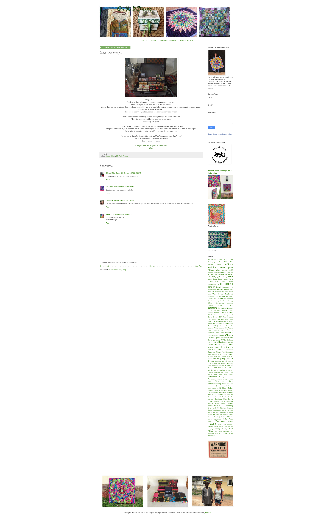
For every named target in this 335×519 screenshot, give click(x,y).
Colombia (230, 305)
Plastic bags (226, 383)
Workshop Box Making (168, 40)
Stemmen (223, 412)
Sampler (230, 397)
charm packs (217, 301)
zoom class (211, 435)
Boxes (108, 156)
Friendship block (213, 332)
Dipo (217, 317)
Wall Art (227, 426)
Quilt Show (221, 388)
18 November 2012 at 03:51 (124, 201)
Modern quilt (216, 363)
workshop (223, 433)
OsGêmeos (217, 372)
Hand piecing (228, 340)
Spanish (218, 410)
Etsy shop (216, 321)
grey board (216, 340)
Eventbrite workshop (226, 321)
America (210, 272)
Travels (125, 156)
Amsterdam (217, 272)
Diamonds (211, 317)
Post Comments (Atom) (117, 270)
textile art (211, 421)
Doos (209, 319)
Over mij (154, 40)
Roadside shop (213, 397)
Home (151, 266)
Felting (216, 328)
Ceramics (230, 298)
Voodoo (221, 426)
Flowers (230, 328)
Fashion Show (225, 326)
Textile (231, 419)
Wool (216, 433)
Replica (226, 392)
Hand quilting (213, 342)
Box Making (225, 283)
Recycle (221, 392)
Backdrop (224, 277)
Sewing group (213, 403)
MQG (209, 366)
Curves (223, 313)
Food (209, 330)
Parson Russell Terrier (225, 374)
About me (143, 40)
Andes (223, 272)
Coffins (220, 305)
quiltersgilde (223, 390)
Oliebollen (221, 368)
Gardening (229, 332)
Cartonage (229, 296)
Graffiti (230, 338)
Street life (219, 414)
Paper (210, 374)
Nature (227, 366)
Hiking (217, 344)
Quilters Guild (213, 390)
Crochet (224, 310)
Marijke (108, 214)
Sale (220, 397)
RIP (225, 394)
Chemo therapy (228, 301)
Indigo (217, 347)
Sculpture (216, 401)
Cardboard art (213, 296)
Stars (217, 412)
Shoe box (222, 406)
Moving (230, 363)
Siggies (223, 408)
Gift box (211, 338)
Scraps (210, 401)
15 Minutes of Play (215, 259)
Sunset (231, 414)
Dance (221, 315)
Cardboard (229, 294)
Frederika (109, 187)
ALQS (231, 270)
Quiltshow (215, 392)
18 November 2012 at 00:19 (124, 187)
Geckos (222, 335)
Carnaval (222, 296)
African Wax (214, 270)
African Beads (214, 265)
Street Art (211, 414)
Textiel (225, 419)
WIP (231, 431)
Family (215, 326)
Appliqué (211, 274)
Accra (226, 259)
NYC (215, 368)
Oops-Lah (109, 201)
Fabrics (227, 324)
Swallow (210, 417)
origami (210, 372)
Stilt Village (229, 412)
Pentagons (222, 377)
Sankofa (210, 399)
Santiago (218, 399)
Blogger (208, 513)
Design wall (228, 315)
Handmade (223, 342)
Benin (220, 279)
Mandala (218, 361)
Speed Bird (225, 410)
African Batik (228, 262)
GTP (222, 340)
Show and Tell (213, 408)
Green (210, 340)
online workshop (219, 370)
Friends (230, 330)
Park (215, 374)
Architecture (219, 274)
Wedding (224, 429)
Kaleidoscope (227, 352)
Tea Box (226, 417)
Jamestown (229, 350)
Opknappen (229, 370)
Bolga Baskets (227, 281)
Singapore (230, 408)
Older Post (198, 266)
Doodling (230, 317)
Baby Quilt (216, 277)
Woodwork (211, 433)
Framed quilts (219, 330)
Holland (113, 156)
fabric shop (220, 324)
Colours (212, 308)
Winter (220, 431)
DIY (220, 317)
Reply (108, 179)
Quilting (230, 390)
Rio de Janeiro (217, 395)
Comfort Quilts (223, 308)
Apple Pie (230, 272)
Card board (217, 294)
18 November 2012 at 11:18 (122, 214)
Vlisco (216, 426)
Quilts (210, 392)
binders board (213, 281)
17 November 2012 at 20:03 (131, 173)
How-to (210, 347)
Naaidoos (222, 366)
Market (224, 361)
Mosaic (223, 363)
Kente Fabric (228, 354)
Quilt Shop (212, 388)
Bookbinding (212, 284)
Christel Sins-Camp (113, 173)
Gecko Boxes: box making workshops (220, 134)
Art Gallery (227, 274)
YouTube (230, 433)
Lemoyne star (225, 356)
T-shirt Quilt (218, 417)
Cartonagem (212, 298)
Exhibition (211, 324)
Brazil (218, 287)
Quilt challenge (220, 386)
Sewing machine (227, 403)
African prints (226, 268)
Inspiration (227, 347)
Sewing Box (229, 401)
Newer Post (104, 266)
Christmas (220, 303)
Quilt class (229, 386)
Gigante (217, 338)
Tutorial (219, 424)
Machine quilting (219, 359)
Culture (216, 312)
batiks (230, 277)
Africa (220, 262)
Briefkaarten (225, 287)
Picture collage (222, 379)
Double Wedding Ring (220, 319)
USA (224, 424)
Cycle (215, 315)
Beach (210, 279)
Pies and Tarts (224, 381)
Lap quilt (217, 356)
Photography (212, 379)
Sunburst (225, 414)
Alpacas (224, 270)
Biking (230, 279)
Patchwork (212, 377)
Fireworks (221, 328)
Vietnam (210, 426)
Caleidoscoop (219, 291)
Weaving (217, 429)
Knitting (210, 356)
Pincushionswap (214, 383)
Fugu (222, 332)
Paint (231, 372)
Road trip (230, 394)
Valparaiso (230, 424)
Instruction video (215, 350)
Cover (231, 308)
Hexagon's (211, 344)
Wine (215, 431)
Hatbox (230, 342)
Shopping (229, 406)
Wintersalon (226, 431)
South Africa (212, 410)
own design (225, 372)
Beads (215, 279)
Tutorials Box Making (187, 40)
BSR (231, 287)
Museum (215, 366)
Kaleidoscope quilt (214, 354)
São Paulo (119, 156)
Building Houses (223, 289)
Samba (224, 397)
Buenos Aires (212, 289)
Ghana (229, 335)
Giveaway (224, 338)
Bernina (225, 279)
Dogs (224, 317)
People (231, 377)
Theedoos (230, 421)
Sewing (222, 401)
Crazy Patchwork (214, 310)
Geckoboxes (213, 335)
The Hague (221, 421)
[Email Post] (105, 154)
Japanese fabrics (214, 352)
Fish (226, 328)
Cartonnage (222, 298)
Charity (210, 301)
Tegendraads (217, 419)
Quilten (230, 388)
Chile (210, 303)
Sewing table (213, 406)
